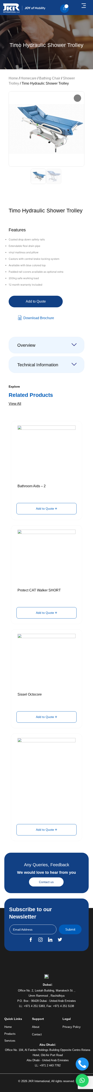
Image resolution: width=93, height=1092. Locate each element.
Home (13, 78)
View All (15, 403)
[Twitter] (60, 939)
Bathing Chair (49, 78)
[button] (83, 6)
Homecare (29, 78)
